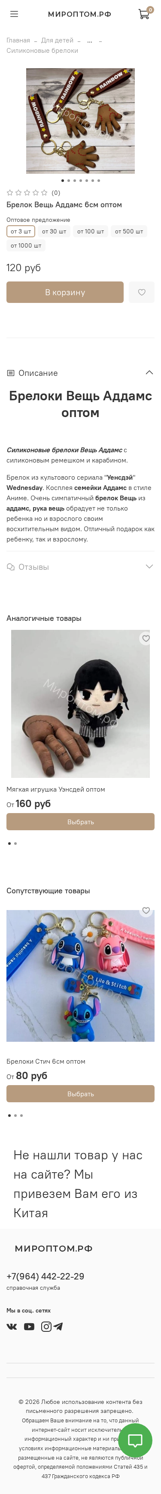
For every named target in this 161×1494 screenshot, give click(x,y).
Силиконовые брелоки (42, 50)
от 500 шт (129, 231)
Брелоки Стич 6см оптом (45, 1061)
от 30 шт (54, 231)
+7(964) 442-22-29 (45, 1276)
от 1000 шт (26, 245)
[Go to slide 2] (68, 180)
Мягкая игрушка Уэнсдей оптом (55, 789)
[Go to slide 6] (92, 180)
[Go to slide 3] (74, 180)
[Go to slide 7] (98, 180)
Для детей (57, 40)
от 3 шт (21, 231)
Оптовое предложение (38, 220)
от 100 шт (90, 231)
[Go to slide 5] (86, 180)
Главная (18, 40)
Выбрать (80, 821)
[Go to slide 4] (80, 180)
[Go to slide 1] (62, 180)
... (89, 40)
